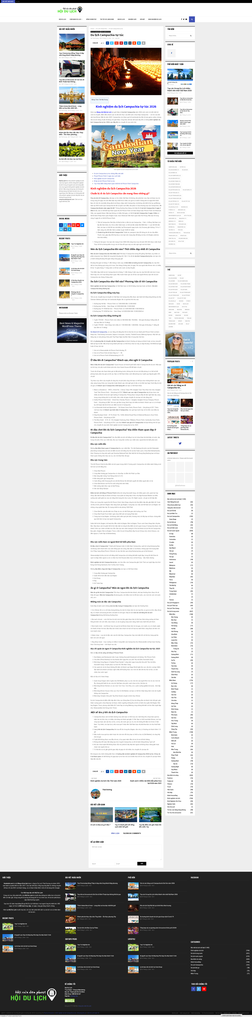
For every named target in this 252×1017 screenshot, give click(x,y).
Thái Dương (96, 38)
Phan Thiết (174, 755)
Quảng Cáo (74, 996)
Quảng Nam (175, 761)
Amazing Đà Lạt (81, 1013)
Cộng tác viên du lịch (174, 508)
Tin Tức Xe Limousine (107, 19)
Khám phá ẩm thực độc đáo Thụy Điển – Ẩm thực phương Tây (96, 916)
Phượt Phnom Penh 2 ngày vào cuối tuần (107, 176)
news (180, 221)
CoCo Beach (175, 738)
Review (171, 227)
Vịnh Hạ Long (175, 672)
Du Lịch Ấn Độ (171, 510)
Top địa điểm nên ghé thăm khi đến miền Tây (150, 826)
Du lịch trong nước (175, 195)
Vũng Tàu (172, 238)
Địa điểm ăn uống (172, 775)
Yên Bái (173, 677)
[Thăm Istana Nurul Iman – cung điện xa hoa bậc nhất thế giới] (72, 95)
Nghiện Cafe (132, 19)
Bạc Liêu (174, 686)
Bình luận (115, 833)
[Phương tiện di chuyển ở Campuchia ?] (64, 294)
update (183, 235)
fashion (184, 207)
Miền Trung (173, 732)
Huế (172, 746)
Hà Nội (171, 212)
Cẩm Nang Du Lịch (173, 502)
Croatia (171, 542)
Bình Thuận (174, 689)
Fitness (169, 784)
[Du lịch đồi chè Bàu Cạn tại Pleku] (72, 148)
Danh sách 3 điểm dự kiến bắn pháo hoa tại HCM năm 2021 (145, 782)
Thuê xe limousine (49, 1013)
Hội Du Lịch (62, 19)
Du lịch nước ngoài (175, 187)
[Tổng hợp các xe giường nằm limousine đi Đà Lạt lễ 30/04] (187, 420)
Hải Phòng (174, 631)
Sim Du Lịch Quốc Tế (93, 1013)
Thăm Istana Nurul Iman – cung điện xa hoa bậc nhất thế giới (96, 905)
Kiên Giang (174, 709)
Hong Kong (173, 554)
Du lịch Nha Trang (174, 181)
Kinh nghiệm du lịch (154, 19)
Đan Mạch (172, 548)
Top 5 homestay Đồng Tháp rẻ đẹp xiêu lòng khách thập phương (71, 54)
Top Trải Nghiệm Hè (77, 244)
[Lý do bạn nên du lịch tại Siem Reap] (64, 271)
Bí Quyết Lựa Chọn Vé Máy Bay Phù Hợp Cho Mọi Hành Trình (77, 257)
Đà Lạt (181, 241)
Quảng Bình (175, 654)
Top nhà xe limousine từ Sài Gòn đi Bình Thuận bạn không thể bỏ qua (99, 894)
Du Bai (171, 545)
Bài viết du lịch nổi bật (174, 499)
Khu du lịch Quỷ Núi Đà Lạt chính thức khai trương (155, 905)
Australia (172, 536)
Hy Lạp (171, 556)
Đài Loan (172, 241)
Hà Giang (174, 626)
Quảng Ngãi (175, 766)
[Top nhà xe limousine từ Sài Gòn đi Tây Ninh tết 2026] (172, 112)
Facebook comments (132, 833)
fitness (172, 209)
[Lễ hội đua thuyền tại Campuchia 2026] (64, 283)
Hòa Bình (174, 634)
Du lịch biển (173, 172)
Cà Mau (173, 692)
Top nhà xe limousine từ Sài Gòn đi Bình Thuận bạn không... (71, 80)
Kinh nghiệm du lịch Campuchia (104, 178)
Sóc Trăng (174, 720)
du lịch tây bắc (174, 201)
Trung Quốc (173, 235)
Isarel (171, 562)
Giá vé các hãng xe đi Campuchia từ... (176, 386)
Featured (170, 781)
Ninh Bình (174, 646)
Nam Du (173, 712)
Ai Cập (171, 533)
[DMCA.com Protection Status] (70, 1002)
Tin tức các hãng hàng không (176, 810)
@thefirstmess (180, 485)
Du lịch (185, 169)
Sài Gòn (172, 229)
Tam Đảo (174, 666)
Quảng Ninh (175, 657)
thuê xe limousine (174, 232)
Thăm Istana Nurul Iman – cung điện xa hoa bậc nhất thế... (70, 107)
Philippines (172, 582)
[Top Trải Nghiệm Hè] (64, 246)
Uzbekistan (172, 594)
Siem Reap (172, 519)
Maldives (172, 568)
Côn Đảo (174, 700)
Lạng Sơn (174, 640)
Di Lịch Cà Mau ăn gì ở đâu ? (100, 825)
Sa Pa (173, 660)
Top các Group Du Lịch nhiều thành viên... (172, 411)
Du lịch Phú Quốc (174, 189)
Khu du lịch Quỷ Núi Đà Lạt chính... (187, 410)
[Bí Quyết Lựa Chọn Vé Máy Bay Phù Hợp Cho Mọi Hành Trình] (64, 257)
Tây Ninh (174, 723)
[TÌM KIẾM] (191, 36)
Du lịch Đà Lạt (171, 522)
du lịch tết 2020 (174, 204)
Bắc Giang (174, 617)
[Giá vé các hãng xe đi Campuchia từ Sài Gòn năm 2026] (180, 374)
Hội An (175, 764)
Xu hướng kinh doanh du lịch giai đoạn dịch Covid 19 (157, 916)
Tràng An (176, 648)
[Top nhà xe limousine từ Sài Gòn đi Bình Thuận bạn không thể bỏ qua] (72, 68)
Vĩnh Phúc (174, 674)
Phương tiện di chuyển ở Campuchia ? (77, 294)
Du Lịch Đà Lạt (173, 207)
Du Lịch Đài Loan (172, 528)
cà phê (182, 167)
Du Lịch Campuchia (95, 31)
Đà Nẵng (172, 244)
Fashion (170, 778)
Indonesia (172, 559)
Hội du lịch (181, 212)
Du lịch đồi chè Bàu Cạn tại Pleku (70, 159)
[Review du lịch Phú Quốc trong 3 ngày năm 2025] (172, 123)
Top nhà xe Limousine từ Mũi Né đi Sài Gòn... (186, 99)
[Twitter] (184, 19)
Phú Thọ (173, 651)
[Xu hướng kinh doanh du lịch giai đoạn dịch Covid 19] (173, 420)
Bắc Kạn (173, 620)
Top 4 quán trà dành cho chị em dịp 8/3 (185, 144)
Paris (171, 579)
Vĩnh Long (174, 726)
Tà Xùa (173, 663)
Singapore (181, 227)
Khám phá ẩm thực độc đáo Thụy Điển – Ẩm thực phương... (71, 133)
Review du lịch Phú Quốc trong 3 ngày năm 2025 (185, 122)
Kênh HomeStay (91, 19)
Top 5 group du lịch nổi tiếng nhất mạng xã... (185, 133)
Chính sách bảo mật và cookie (231, 1015)
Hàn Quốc (181, 209)
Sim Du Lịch (121, 19)
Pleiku (173, 758)
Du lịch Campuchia (175, 175)
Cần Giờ (173, 695)
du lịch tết (186, 201)
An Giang (174, 683)
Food (169, 787)
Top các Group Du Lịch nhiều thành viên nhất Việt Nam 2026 (179, 89)
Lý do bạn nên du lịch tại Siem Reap (77, 269)
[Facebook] (182, 19)
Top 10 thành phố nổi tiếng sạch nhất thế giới (124, 826)
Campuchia (173, 167)
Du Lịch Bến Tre (172, 513)
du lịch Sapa (187, 189)
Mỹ (170, 571)
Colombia (172, 539)
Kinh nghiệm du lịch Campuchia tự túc (66, 1013)
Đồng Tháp (174, 703)
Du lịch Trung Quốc (175, 198)
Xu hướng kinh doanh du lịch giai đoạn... (173, 427)
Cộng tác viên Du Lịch (84, 1006)
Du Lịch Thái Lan (172, 605)
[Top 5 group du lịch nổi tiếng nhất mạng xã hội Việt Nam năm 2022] (172, 134)
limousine (172, 218)
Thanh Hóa (174, 669)
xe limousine (183, 238)
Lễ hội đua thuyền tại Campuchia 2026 (77, 281)
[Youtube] (186, 19)
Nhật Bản (172, 224)
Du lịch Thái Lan (174, 192)
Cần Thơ (173, 697)
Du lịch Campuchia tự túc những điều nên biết (108, 173)
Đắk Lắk (173, 741)
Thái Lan (186, 232)
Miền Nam (172, 680)
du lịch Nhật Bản (174, 184)
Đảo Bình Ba (177, 752)
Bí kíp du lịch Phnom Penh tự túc (104, 181)
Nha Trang (174, 749)
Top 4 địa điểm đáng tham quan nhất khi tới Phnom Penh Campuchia (116, 183)
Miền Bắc (172, 221)
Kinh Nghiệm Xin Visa (174, 801)
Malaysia (182, 218)
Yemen (171, 600)
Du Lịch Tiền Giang (173, 608)
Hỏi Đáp (142, 19)
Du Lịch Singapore (173, 602)
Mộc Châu (174, 643)
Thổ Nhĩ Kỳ (172, 585)
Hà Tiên (173, 706)
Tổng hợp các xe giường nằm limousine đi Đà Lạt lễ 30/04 (158, 928)
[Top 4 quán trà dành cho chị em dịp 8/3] (172, 146)
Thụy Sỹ (171, 588)
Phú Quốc (182, 224)
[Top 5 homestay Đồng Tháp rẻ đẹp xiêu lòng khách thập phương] (72, 42)
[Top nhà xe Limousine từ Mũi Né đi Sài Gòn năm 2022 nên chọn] (172, 101)
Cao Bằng (174, 623)
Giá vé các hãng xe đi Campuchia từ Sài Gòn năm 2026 (157, 883)
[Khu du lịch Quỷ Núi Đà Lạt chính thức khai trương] (187, 403)
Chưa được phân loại (174, 505)
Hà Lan (171, 551)
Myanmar (172, 574)
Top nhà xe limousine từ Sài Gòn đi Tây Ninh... (186, 111)
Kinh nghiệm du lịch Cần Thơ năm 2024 (106, 780)
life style (187, 215)
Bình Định (174, 735)
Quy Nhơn (174, 769)
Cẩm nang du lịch (75, 19)
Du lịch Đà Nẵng (174, 169)
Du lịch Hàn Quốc (174, 178)
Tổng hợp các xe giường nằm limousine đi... (186, 427)
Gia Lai (173, 743)
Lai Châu (174, 637)
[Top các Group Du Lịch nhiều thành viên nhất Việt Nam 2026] (180, 77)
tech (180, 229)
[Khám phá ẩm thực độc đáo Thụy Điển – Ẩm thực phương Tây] (72, 121)
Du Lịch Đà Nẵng (172, 525)
